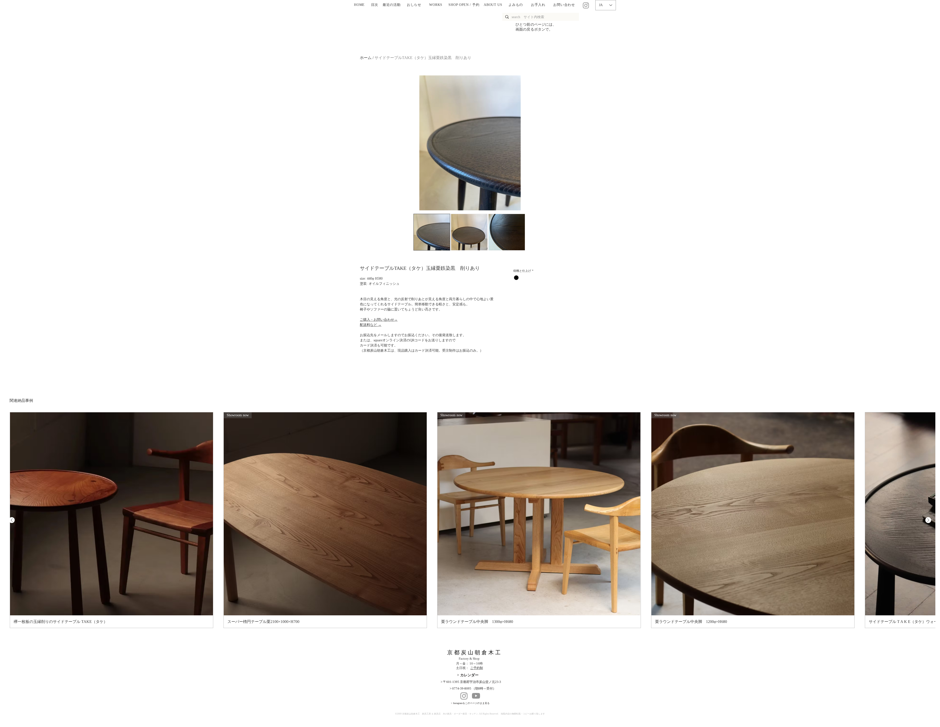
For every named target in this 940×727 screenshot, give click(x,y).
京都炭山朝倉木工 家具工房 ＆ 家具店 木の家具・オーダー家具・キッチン (440, 714)
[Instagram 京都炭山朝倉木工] (586, 5)
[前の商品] (12, 520)
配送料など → (370, 325)
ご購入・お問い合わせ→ (379, 320)
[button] (414, 5)
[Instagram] (464, 696)
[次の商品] (928, 520)
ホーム (366, 58)
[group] (470, 520)
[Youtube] (476, 696)
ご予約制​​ (476, 668)
